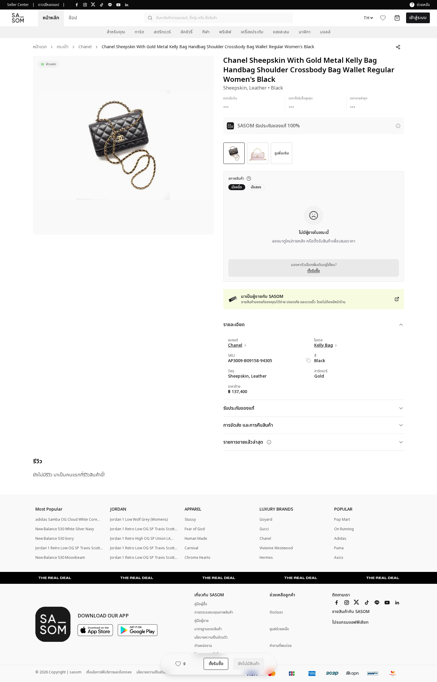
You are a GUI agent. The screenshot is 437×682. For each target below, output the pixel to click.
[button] (218, 17)
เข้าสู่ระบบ (418, 18)
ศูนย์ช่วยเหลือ (279, 629)
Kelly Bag (323, 345)
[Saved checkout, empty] (397, 18)
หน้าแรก (40, 47)
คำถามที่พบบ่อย (281, 645)
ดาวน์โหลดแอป (48, 4)
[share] (398, 47)
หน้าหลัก (51, 17)
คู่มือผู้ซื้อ (200, 604)
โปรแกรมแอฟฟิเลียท (350, 622)
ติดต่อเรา (276, 612)
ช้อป (73, 17)
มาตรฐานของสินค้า (208, 629)
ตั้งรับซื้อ (313, 271)
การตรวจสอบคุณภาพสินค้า (213, 612)
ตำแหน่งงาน (203, 645)
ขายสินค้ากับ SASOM (351, 612)
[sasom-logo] (18, 17)
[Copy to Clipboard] (308, 360)
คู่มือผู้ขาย (201, 620)
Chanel (85, 47)
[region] (123, 145)
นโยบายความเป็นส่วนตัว (211, 637)
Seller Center (18, 4)
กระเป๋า (62, 47)
